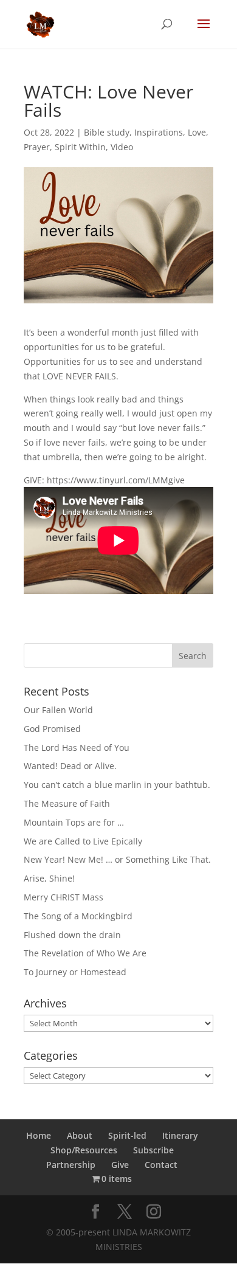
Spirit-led (127, 1135)
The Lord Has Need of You (76, 747)
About (79, 1135)
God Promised (52, 728)
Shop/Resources (83, 1150)
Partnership (70, 1164)
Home (38, 1135)
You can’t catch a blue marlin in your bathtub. (117, 784)
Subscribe (153, 1150)
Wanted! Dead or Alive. (70, 766)
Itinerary (180, 1135)
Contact (161, 1164)
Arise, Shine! (49, 878)
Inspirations (158, 132)
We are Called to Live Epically (83, 841)
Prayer (37, 147)
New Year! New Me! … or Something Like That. (117, 859)
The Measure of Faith (67, 803)
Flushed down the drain (72, 935)
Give (120, 1164)
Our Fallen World (58, 710)
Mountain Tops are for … (74, 822)
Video (122, 147)
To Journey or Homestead (75, 972)
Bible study (106, 132)
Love (197, 132)
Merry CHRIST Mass (63, 897)
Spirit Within (80, 147)
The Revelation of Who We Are (85, 953)
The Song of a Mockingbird (78, 916)
